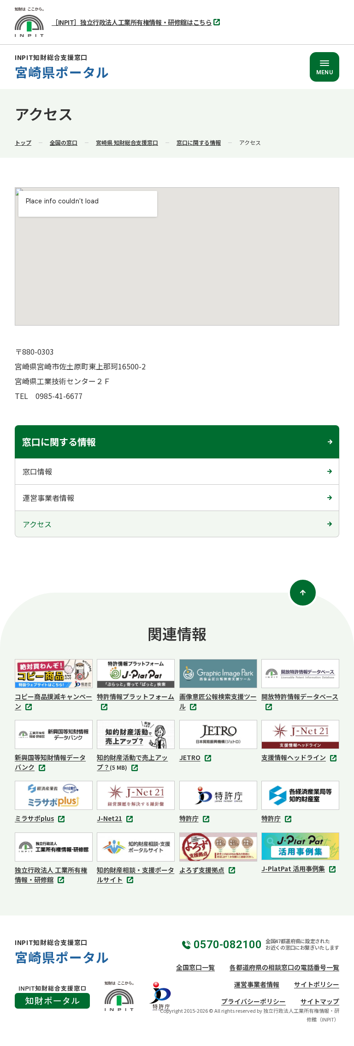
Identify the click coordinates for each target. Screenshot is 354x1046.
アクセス (37, 523)
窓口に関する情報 (199, 142)
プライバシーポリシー (253, 1001)
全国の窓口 (63, 142)
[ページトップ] (303, 592)
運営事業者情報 (48, 497)
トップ (23, 142)
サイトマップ (320, 1001)
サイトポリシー (316, 984)
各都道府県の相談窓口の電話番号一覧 (284, 967)
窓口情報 (37, 471)
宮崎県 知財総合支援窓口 (127, 142)
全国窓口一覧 (195, 967)
